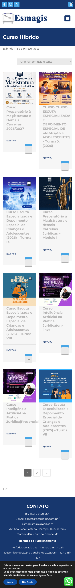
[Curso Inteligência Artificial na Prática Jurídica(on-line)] (55, 289)
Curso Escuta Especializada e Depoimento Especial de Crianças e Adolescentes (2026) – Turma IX (19, 227)
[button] (16, 4)
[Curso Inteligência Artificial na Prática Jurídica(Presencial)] (19, 385)
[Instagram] (10, 4)
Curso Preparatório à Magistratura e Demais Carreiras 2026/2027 (18, 118)
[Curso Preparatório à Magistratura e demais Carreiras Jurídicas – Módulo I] (55, 193)
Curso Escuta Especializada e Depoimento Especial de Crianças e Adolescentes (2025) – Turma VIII (19, 323)
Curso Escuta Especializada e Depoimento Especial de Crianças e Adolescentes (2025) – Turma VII (55, 420)
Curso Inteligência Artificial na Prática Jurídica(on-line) (53, 319)
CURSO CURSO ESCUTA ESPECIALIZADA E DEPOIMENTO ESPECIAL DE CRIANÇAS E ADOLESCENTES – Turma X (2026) (56, 126)
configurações (42, 575)
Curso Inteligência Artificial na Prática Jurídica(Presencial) (23, 413)
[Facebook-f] (4, 4)
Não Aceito (27, 582)
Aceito (10, 582)
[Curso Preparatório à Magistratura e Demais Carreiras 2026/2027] (19, 88)
